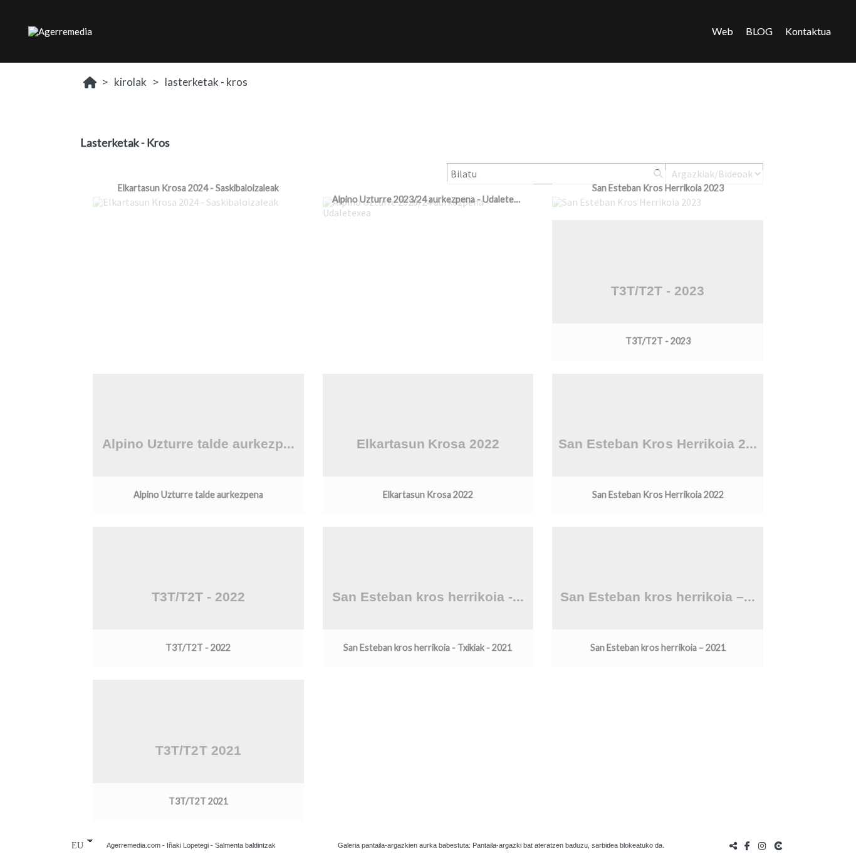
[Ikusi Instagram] (762, 845)
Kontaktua (808, 31)
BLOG (759, 31)
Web (722, 31)
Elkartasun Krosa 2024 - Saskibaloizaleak (198, 187)
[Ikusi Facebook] (747, 845)
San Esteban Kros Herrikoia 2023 (658, 187)
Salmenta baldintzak (245, 845)
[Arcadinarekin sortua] (779, 845)
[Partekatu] (733, 845)
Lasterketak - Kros (206, 81)
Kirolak (130, 81)
